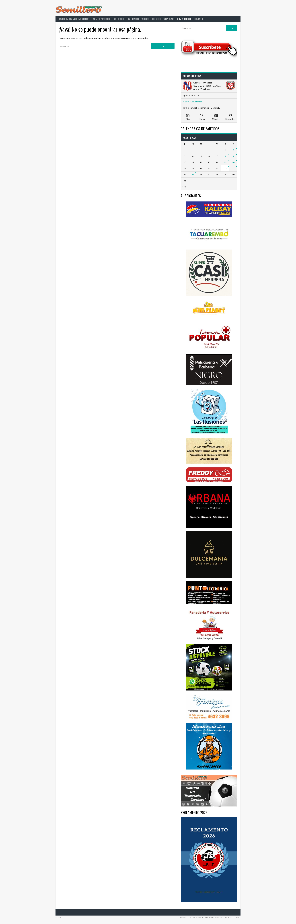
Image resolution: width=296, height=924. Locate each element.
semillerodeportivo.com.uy (227, 917)
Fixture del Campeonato (163, 18)
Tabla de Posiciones (101, 18)
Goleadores (118, 18)
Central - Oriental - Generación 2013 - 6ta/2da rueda (207, 85)
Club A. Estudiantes (192, 101)
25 (193, 174)
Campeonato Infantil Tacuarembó (74, 18)
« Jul (184, 186)
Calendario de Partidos (138, 18)
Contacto (199, 18)
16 (233, 162)
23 (233, 168)
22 (225, 168)
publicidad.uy (203, 917)
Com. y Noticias (184, 18)
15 (225, 162)
